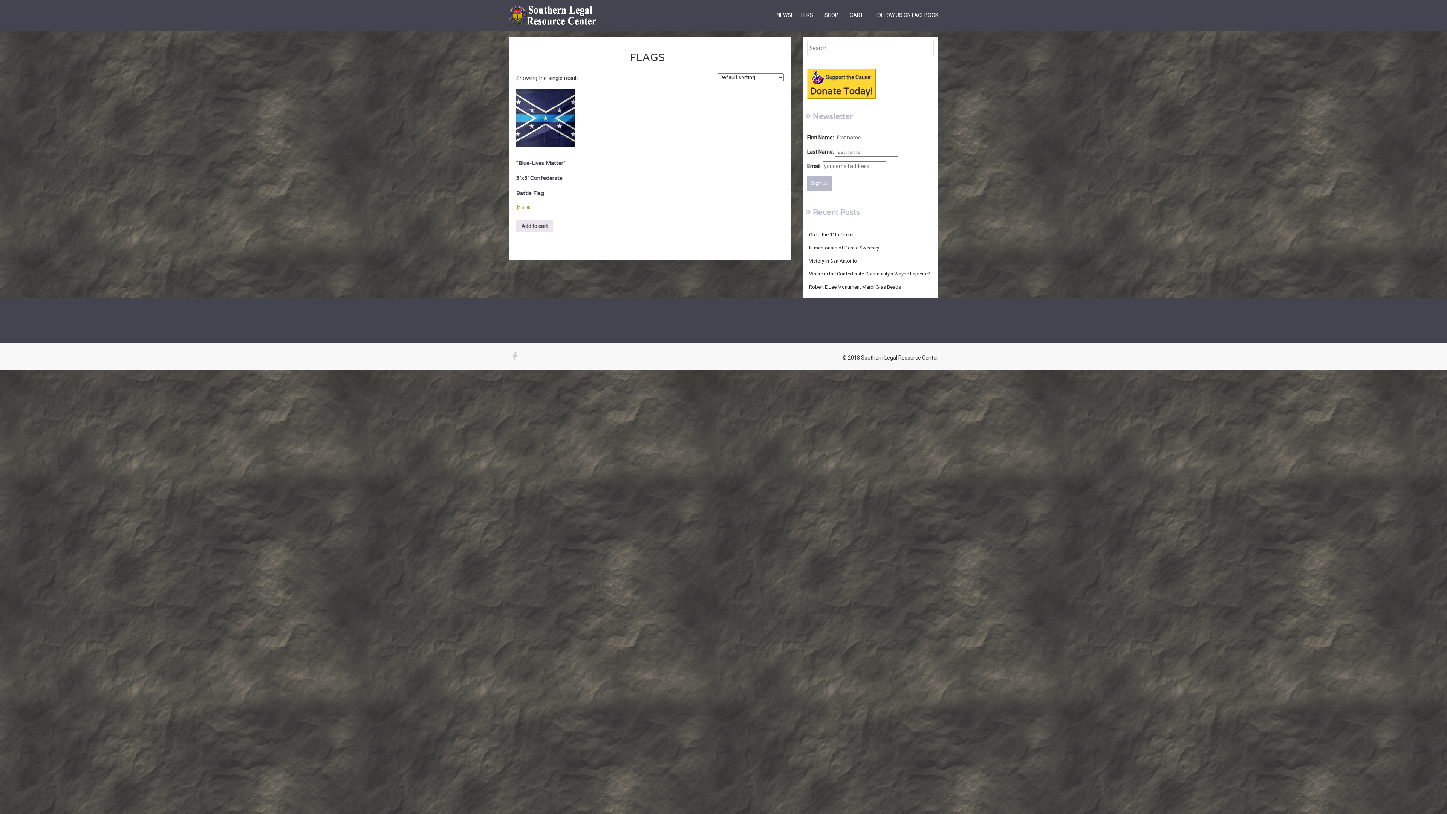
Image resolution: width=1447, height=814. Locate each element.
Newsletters (795, 15)
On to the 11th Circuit (831, 234)
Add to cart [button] (535, 226)
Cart (856, 15)
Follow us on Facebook (906, 15)
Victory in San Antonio (833, 261)
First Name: (820, 138)
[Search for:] (870, 48)
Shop (831, 15)
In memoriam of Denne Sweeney (844, 248)
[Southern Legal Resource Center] (552, 9)
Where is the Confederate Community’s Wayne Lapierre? (869, 274)
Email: (814, 166)
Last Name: (820, 152)
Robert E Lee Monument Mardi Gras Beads (855, 287)
